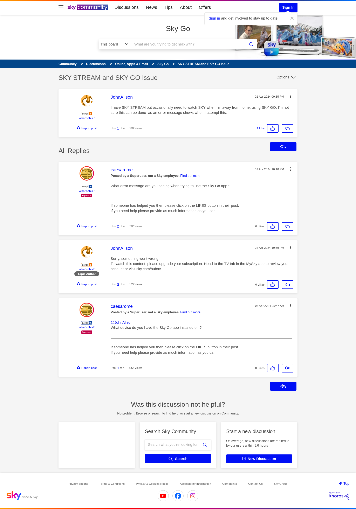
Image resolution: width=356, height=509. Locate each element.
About (186, 7)
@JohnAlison (121, 322)
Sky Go (178, 28)
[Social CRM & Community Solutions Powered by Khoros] (339, 496)
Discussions (127, 7)
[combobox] (188, 44)
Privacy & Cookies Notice (152, 483)
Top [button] (346, 483)
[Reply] (287, 128)
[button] (290, 96)
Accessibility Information (195, 483)
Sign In (288, 7)
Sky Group (281, 483)
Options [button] (282, 77)
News (151, 7)
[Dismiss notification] (292, 18)
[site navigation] (61, 7)
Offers (205, 7)
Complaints (229, 483)
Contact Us (255, 483)
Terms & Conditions (112, 483)
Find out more (190, 175)
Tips (168, 7)
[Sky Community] (88, 7)
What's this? (87, 118)
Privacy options (78, 483)
